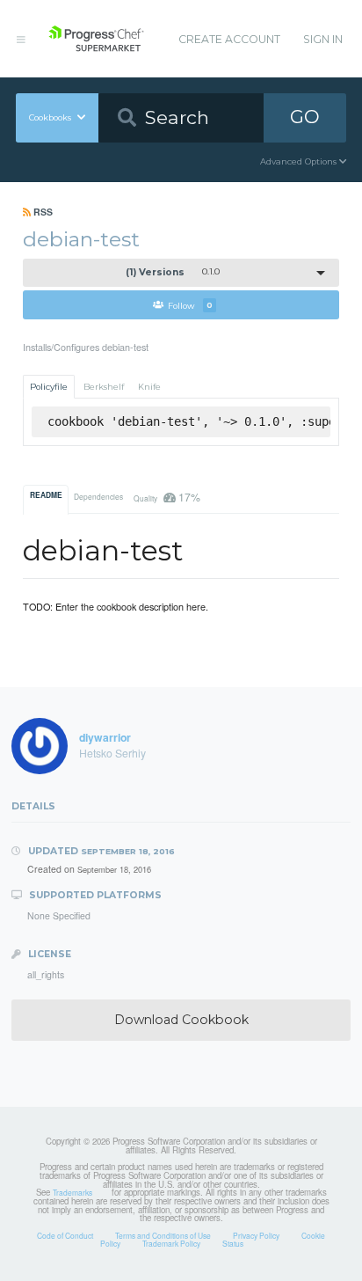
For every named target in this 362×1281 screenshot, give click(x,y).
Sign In (323, 39)
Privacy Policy (256, 1235)
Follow (190, 305)
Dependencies (98, 496)
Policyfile (49, 387)
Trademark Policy (171, 1243)
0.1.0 (173, 272)
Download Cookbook (181, 1020)
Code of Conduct (65, 1235)
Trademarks (72, 1192)
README (46, 495)
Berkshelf (103, 387)
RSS (42, 211)
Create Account (229, 39)
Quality (166, 496)
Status (232, 1243)
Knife (149, 387)
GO (305, 117)
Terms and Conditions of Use (163, 1235)
